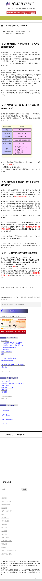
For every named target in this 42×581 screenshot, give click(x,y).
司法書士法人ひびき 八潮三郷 (20, 8)
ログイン (38, 578)
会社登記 (24, 297)
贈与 (2, 514)
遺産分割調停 (5, 504)
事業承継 (4, 544)
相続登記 (4, 498)
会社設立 (30, 297)
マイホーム (5, 518)
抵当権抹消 (5, 521)
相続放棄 (4, 508)
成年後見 (4, 524)
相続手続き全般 (6, 554)
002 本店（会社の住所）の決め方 (14, 304)
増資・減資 (5, 537)
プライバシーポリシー (8, 551)
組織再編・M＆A (6, 541)
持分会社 (37, 297)
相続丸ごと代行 (6, 501)
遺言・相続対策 (6, 511)
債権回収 (4, 547)
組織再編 (4, 299)
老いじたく (5, 528)
